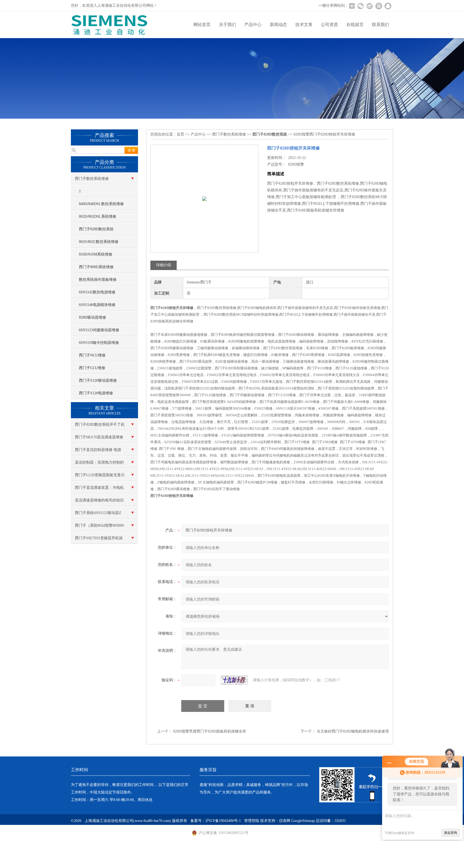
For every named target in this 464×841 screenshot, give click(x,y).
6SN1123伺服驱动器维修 (99, 330)
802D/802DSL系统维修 (97, 216)
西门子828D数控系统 (96, 229)
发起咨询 (450, 833)
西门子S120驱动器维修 (98, 380)
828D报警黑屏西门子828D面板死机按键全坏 (209, 731)
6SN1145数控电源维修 (97, 292)
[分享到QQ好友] (388, 6)
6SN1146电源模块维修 (97, 305)
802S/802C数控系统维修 (98, 242)
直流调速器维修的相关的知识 (99, 500)
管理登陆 (251, 821)
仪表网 (284, 821)
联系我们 (380, 24)
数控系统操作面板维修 (98, 280)
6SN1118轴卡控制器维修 (99, 343)
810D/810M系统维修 (95, 254)
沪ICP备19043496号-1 (223, 821)
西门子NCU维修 (92, 355)
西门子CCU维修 (92, 368)
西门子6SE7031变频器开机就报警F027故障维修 (99, 540)
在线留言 (355, 24)
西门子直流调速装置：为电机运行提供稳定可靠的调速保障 (99, 490)
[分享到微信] (360, 6)
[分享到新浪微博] (369, 6)
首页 (180, 134)
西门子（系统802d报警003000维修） (99, 527)
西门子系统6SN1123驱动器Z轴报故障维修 (98, 515)
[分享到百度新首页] (378, 6)
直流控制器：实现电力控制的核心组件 (99, 464)
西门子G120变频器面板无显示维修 (100, 477)
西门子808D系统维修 (96, 267)
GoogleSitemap (303, 821)
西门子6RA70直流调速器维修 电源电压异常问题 (99, 439)
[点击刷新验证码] (234, 680)
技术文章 (304, 24)
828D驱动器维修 (92, 317)
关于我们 (227, 24)
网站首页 (202, 24)
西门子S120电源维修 (96, 393)
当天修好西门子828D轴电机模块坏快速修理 (353, 731)
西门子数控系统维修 (92, 179)
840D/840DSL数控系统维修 (101, 204)
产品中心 (253, 24)
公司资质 (329, 24)
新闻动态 (278, 24)
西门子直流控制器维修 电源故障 (98, 452)
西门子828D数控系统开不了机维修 (100, 427)
